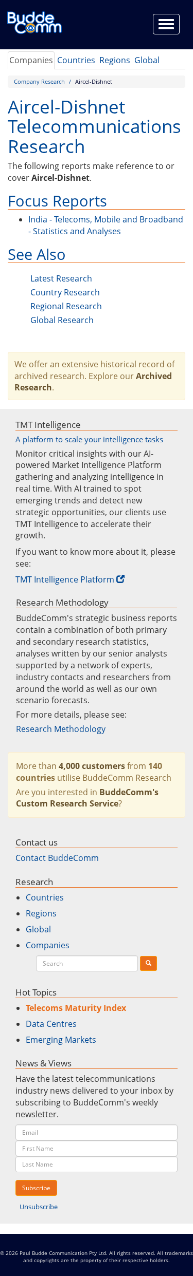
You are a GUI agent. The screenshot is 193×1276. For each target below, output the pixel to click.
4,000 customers (92, 766)
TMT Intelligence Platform (64, 579)
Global (147, 60)
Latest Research (61, 278)
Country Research (65, 292)
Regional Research (66, 306)
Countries (76, 60)
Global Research (62, 320)
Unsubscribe (39, 1206)
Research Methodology (61, 729)
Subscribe (36, 1188)
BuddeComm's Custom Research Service (87, 798)
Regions (114, 60)
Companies (31, 60)
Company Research (39, 81)
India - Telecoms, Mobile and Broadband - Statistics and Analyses (105, 225)
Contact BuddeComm (57, 858)
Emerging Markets (61, 1039)
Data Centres (51, 1023)
